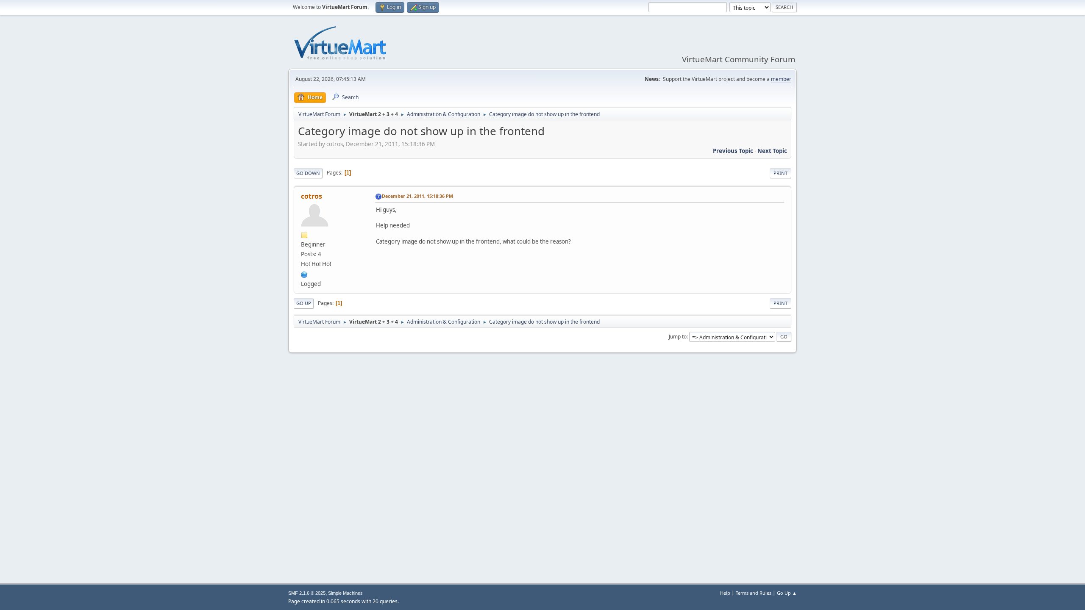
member (781, 79)
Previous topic (733, 151)
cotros (311, 196)
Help (725, 593)
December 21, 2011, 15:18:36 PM (417, 196)
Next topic (772, 151)
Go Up (303, 303)
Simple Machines (345, 593)
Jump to (678, 336)
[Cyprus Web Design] (304, 273)
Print (780, 173)
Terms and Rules (753, 593)
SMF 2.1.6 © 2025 (307, 593)
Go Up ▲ (787, 593)
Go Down (308, 173)
